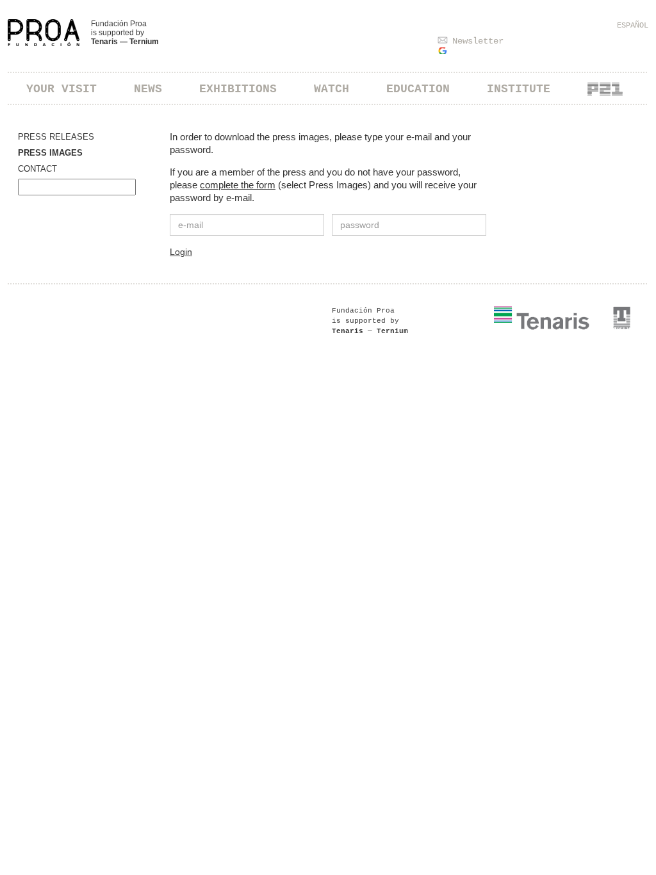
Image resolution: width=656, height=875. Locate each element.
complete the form (237, 184)
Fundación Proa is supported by (125, 32)
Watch (331, 89)
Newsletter (478, 41)
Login (181, 252)
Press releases (56, 137)
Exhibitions (238, 89)
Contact (37, 169)
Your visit (61, 89)
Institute (518, 89)
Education (418, 89)
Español (632, 25)
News (148, 89)
